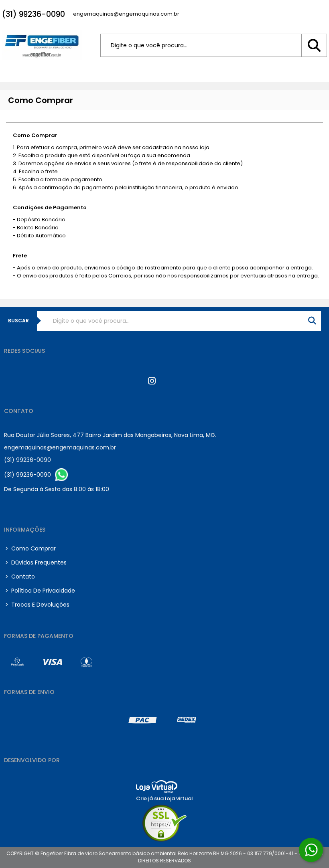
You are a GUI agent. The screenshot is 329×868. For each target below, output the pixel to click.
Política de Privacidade (40, 591)
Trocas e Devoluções (37, 605)
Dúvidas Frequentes (36, 562)
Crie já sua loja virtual (164, 798)
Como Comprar (30, 548)
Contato (20, 577)
